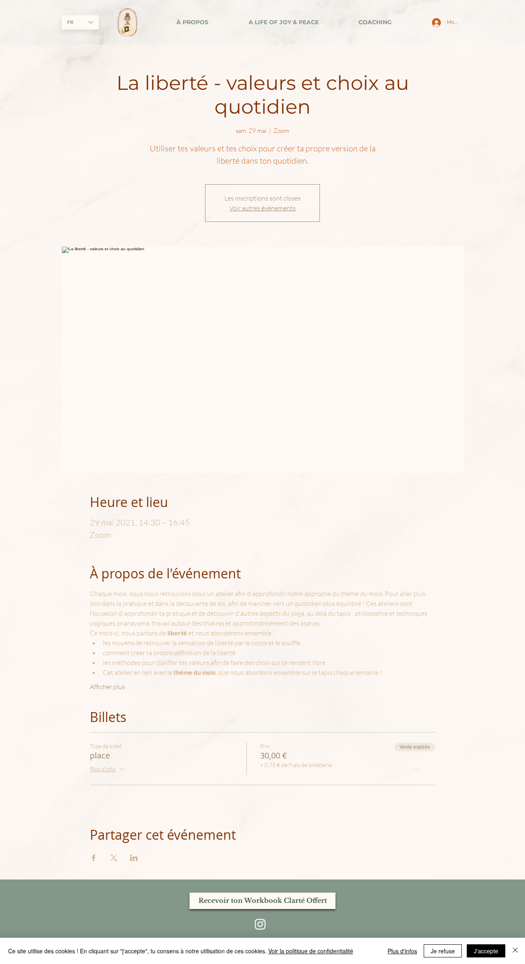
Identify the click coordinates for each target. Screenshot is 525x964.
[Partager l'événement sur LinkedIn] (134, 857)
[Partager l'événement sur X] (114, 857)
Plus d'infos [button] (402, 951)
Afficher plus (107, 687)
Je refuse (443, 951)
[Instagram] (260, 924)
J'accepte (486, 951)
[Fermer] (515, 950)
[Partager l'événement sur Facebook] (94, 857)
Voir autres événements (262, 208)
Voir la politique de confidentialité (310, 951)
